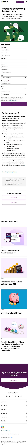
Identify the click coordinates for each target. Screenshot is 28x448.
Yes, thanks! (14, 197)
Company (3, 64)
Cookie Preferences (14, 434)
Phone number (5, 80)
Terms (7, 434)
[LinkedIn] (6, 396)
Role (2, 75)
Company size (4, 69)
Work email (4, 58)
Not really (14, 202)
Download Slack (4, 430)
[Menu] (26, 2)
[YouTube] (18, 396)
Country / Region (5, 92)
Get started (20, 2)
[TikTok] (21, 396)
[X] (15, 396)
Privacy (2, 434)
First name (4, 47)
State (2, 86)
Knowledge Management (9, 172)
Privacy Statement (13, 100)
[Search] (14, 2)
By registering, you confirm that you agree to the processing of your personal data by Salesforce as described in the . (12, 99)
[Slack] (4, 2)
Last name (3, 53)
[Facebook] (12, 396)
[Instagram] (9, 396)
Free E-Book (14, 104)
